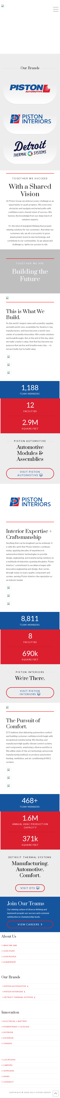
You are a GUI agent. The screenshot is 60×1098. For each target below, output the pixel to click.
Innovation (10, 1012)
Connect (8, 1082)
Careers (7, 1065)
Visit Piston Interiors (30, 692)
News (6, 1076)
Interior (8, 1032)
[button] (56, 9)
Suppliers (8, 1071)
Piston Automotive (15, 986)
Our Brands (10, 977)
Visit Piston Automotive (28, 473)
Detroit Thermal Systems (18, 997)
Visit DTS (27, 887)
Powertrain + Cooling (16, 1026)
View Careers (28, 924)
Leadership (9, 962)
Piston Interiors (13, 991)
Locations (9, 1059)
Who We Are (10, 945)
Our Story (9, 951)
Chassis (7, 1043)
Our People (9, 956)
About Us (8, 936)
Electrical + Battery (15, 1021)
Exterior (8, 1038)
